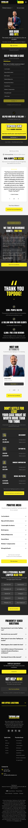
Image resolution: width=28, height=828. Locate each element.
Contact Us (15, 672)
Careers (6, 750)
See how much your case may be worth (14, 493)
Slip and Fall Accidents (7, 521)
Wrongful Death (7, 92)
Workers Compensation (9, 89)
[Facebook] (12, 730)
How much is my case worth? (9, 634)
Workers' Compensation (8, 543)
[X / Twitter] (15, 730)
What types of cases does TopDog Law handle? (12, 639)
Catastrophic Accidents (8, 525)
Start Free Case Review (14, 264)
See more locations (14, 608)
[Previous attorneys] (9, 390)
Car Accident (7, 69)
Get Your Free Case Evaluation (14, 209)
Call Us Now (21, 2)
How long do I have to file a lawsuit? (11, 657)
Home (6, 740)
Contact (6, 752)
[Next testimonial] (18, 198)
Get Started (13, 137)
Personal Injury (19, 740)
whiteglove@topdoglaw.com (10, 775)
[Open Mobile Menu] (26, 2)
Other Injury (7, 96)
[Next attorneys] (18, 390)
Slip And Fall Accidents (20, 755)
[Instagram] (8, 730)
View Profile (13, 383)
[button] (11, 7)
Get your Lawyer (20, 7)
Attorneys (7, 743)
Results (6, 745)
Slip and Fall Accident (8, 72)
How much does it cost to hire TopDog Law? (12, 629)
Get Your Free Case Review (14, 395)
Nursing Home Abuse (8, 82)
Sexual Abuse (7, 86)
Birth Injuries (7, 75)
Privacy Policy (19, 791)
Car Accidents (5, 516)
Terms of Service (8, 793)
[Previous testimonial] (9, 198)
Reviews (6, 747)
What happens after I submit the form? (12, 644)
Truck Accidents (19, 745)
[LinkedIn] (19, 730)
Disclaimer (15, 793)
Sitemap (21, 793)
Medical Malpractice (8, 79)
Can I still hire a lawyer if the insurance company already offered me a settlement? (12, 651)
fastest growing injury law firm (17, 237)
